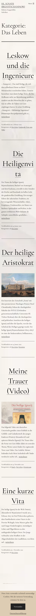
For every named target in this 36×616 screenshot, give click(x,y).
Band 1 (13, 467)
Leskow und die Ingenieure (18, 65)
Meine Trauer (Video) (18, 381)
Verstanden (18, 607)
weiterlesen (5, 117)
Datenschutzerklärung (18, 613)
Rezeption (22, 347)
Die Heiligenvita (18, 163)
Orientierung (27, 467)
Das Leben (15, 127)
